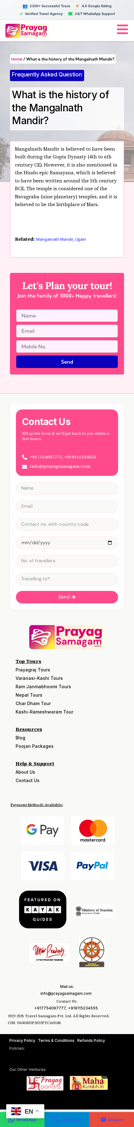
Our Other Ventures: (27, 1069)
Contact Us (28, 780)
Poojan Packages (35, 746)
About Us (25, 772)
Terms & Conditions (56, 1040)
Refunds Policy (91, 1040)
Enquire (115, 1119)
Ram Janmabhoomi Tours (43, 686)
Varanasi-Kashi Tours (39, 678)
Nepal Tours (29, 695)
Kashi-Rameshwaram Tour (44, 711)
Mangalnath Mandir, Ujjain (61, 239)
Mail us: (67, 986)
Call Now (71, 1119)
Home (16, 58)
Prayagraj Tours (33, 669)
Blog (20, 737)
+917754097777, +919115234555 (66, 1008)
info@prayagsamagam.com (66, 993)
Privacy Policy (22, 1040)
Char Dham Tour (33, 703)
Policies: (17, 1048)
